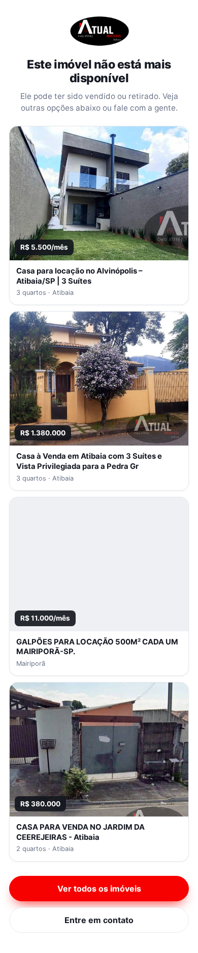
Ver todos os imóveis (99, 888)
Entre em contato (99, 920)
